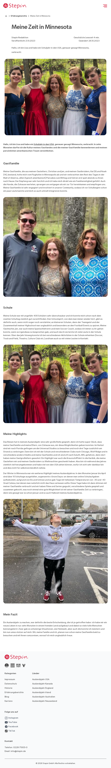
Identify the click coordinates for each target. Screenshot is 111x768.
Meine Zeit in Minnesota (40, 16)
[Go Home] (15, 6)
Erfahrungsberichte (19, 16)
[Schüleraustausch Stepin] (6, 16)
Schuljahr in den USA (44, 144)
